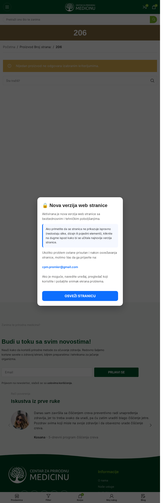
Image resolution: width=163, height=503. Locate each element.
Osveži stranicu (80, 296)
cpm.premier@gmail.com (60, 267)
